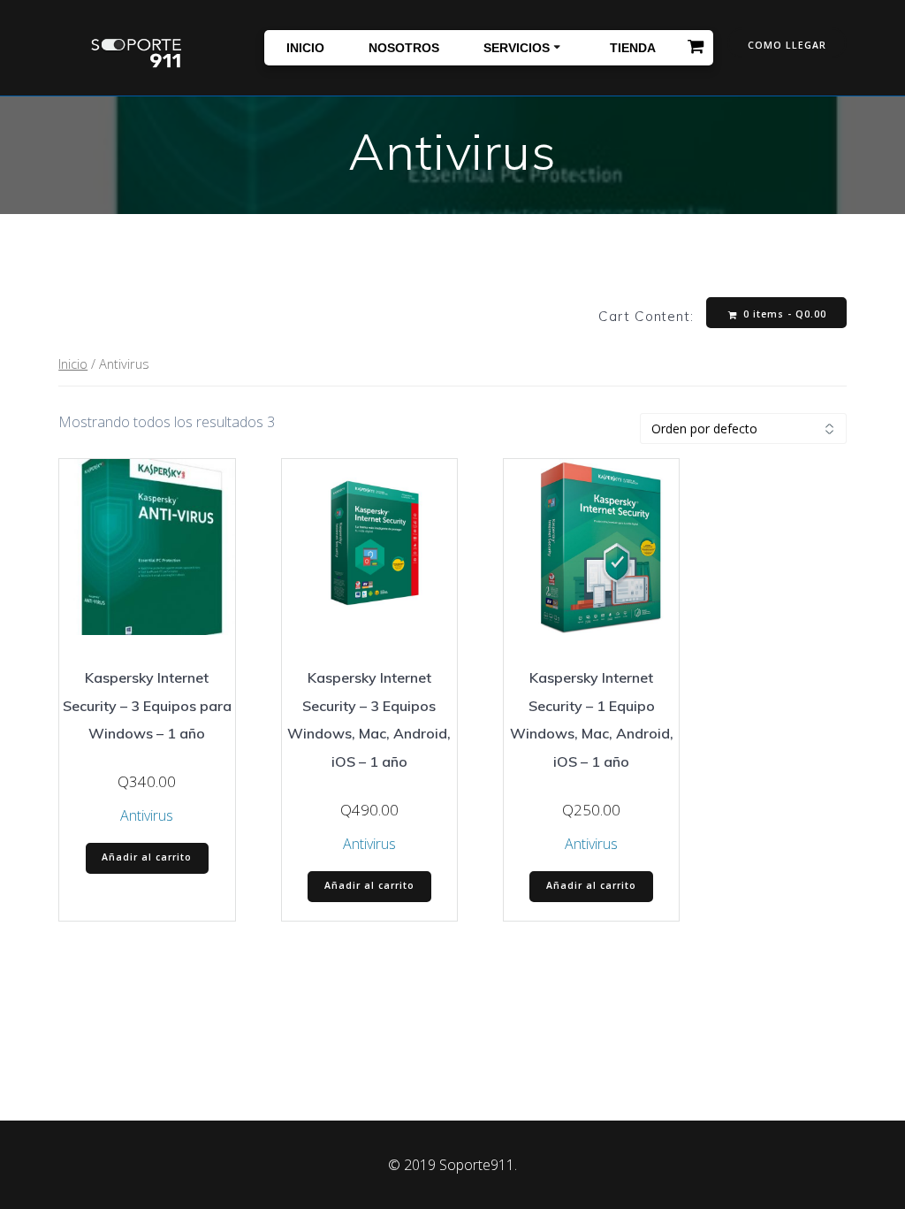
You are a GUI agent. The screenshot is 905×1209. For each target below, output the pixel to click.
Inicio (305, 48)
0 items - (783, 314)
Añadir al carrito (147, 857)
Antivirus (146, 815)
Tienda (633, 48)
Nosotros (404, 48)
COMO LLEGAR (787, 45)
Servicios (516, 48)
